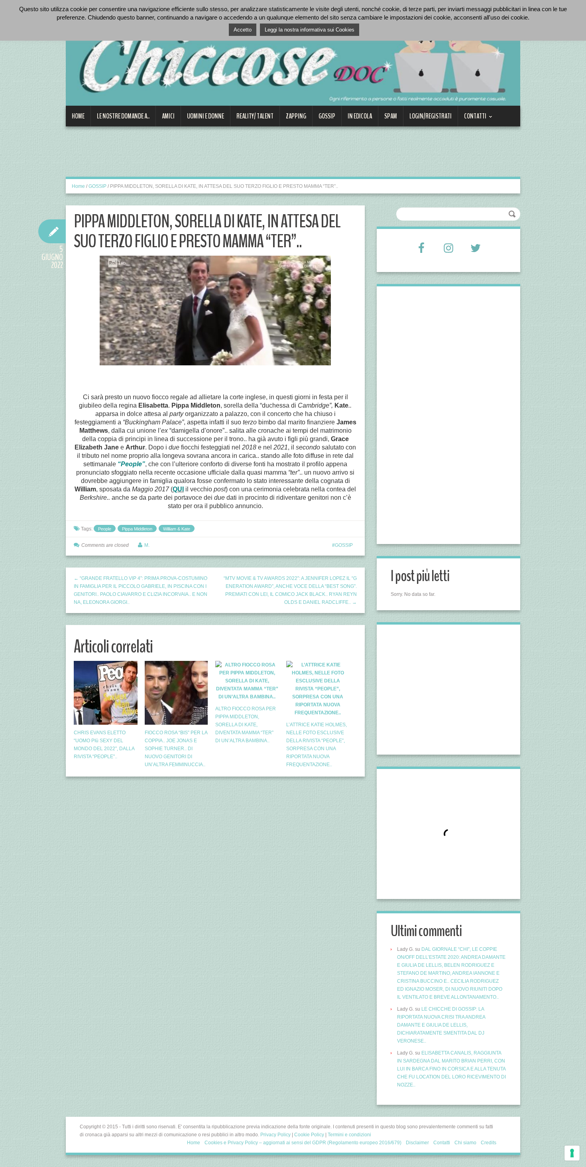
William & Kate (176, 528)
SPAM (390, 116)
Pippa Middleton (137, 528)
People (104, 528)
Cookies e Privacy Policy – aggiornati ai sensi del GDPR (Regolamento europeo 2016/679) (303, 1142)
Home (78, 116)
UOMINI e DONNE (205, 116)
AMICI (168, 116)
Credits (488, 1142)
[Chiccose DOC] (293, 57)
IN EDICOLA (360, 116)
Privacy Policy (275, 1134)
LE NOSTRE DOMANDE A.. (123, 116)
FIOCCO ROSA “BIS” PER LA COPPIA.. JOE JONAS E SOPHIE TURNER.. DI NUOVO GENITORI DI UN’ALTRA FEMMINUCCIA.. (176, 748)
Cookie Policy (309, 1134)
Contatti (472, 118)
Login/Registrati (430, 116)
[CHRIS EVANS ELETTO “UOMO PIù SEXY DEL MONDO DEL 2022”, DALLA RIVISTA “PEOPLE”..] (106, 693)
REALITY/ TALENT (254, 116)
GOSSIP (327, 116)
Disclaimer (417, 1142)
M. (146, 545)
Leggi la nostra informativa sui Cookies (309, 30)
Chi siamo (465, 1142)
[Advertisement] (211, 156)
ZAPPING (296, 116)
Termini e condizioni (349, 1134)
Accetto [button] (243, 30)
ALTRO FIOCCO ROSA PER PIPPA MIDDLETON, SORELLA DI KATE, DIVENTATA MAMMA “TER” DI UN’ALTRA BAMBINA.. (245, 724)
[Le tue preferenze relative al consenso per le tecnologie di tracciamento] (572, 1153)
